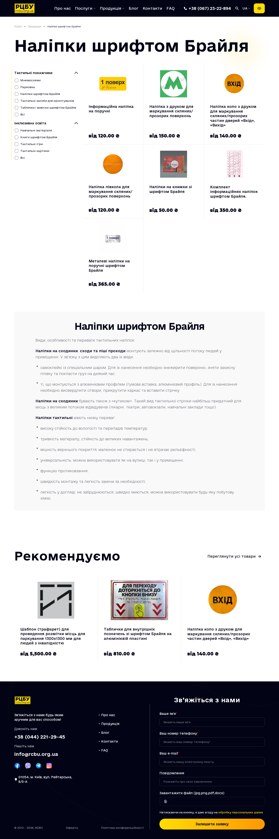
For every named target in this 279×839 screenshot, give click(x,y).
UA (245, 8)
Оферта (72, 827)
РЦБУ (18, 26)
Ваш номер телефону (178, 733)
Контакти (152, 8)
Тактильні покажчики (33, 73)
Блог (134, 8)
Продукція (110, 8)
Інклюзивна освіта (30, 123)
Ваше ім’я (168, 713)
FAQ (170, 8)
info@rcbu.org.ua (36, 754)
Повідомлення (171, 773)
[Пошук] (237, 8)
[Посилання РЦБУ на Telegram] (38, 766)
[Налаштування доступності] (259, 8)
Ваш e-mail (169, 753)
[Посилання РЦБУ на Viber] (28, 766)
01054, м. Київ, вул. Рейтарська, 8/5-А (45, 779)
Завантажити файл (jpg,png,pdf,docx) (191, 793)
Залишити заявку (212, 824)
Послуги (83, 8)
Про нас (62, 8)
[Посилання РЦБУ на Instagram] (49, 766)
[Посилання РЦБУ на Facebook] (17, 766)
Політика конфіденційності (122, 827)
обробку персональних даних (240, 812)
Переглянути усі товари (231, 556)
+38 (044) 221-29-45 (39, 737)
